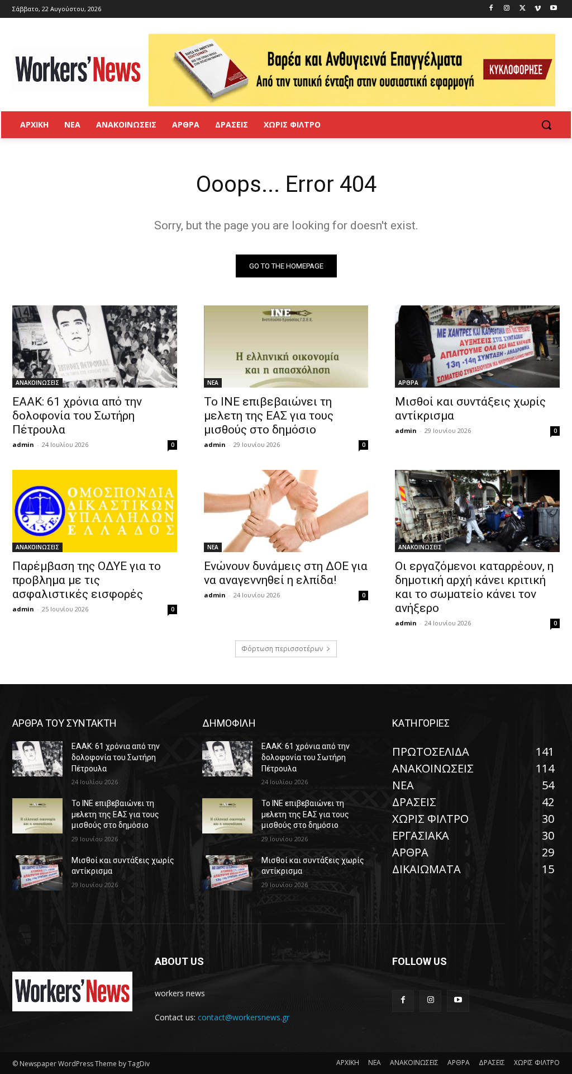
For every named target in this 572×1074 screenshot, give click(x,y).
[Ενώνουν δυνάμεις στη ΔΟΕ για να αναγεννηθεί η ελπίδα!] (286, 511)
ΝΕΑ (212, 383)
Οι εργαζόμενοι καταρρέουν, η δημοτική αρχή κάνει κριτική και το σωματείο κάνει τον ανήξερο (474, 587)
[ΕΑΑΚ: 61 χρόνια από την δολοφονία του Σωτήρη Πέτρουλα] (94, 346)
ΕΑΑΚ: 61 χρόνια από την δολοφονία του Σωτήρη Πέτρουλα (77, 415)
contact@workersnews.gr (243, 1017)
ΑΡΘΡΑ (408, 383)
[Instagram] (506, 9)
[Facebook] (491, 9)
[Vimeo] (537, 9)
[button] (546, 124)
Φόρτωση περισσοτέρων (282, 648)
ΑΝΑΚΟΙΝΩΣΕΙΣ (37, 383)
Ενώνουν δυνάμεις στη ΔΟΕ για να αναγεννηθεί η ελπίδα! (286, 573)
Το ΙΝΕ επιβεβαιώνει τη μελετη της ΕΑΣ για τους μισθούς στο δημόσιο (268, 415)
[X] (522, 9)
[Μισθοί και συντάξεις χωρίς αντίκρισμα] (477, 346)
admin (23, 444)
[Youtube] (553, 9)
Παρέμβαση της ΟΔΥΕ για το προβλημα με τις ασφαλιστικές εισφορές (86, 580)
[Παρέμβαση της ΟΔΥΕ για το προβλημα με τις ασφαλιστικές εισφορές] (94, 511)
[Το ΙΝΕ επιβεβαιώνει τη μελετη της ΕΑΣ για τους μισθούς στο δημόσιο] (286, 346)
